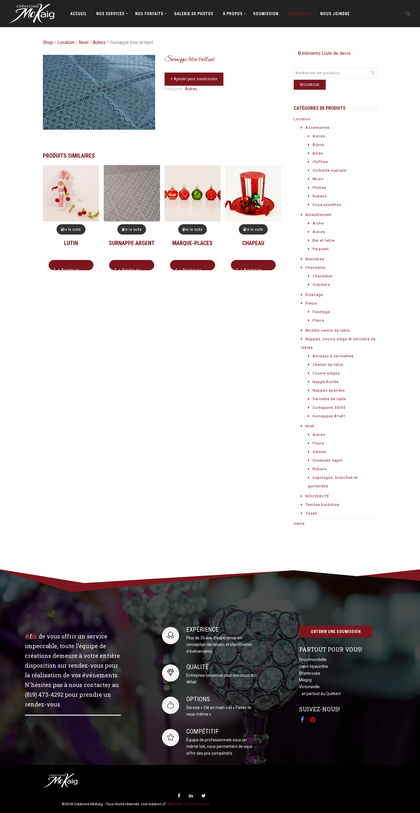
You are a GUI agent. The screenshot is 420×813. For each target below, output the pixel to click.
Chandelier (315, 267)
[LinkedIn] (191, 795)
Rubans (320, 196)
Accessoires (317, 127)
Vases (311, 513)
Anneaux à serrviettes (333, 356)
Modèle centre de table (327, 330)
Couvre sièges (326, 373)
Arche (318, 223)
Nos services (110, 13)
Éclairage (314, 295)
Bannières (314, 259)
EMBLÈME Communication (187, 804)
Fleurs (311, 303)
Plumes (319, 187)
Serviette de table (329, 399)
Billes (318, 153)
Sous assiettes (327, 205)
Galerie (319, 452)
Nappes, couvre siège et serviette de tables (338, 343)
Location (66, 42)
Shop (48, 42)
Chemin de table (328, 365)
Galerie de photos (193, 13)
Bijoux (318, 145)
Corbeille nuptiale (329, 170)
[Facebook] (179, 795)
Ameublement (318, 215)
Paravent (321, 249)
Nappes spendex (329, 390)
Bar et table (324, 240)
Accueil (78, 13)
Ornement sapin (328, 460)
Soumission (266, 13)
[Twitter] (203, 795)
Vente (299, 523)
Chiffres (320, 162)
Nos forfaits (149, 13)
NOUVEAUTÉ (317, 496)
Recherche (310, 85)
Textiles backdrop (322, 504)
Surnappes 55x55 (329, 407)
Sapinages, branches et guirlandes (333, 481)
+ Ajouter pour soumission (194, 79)
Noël (83, 42)
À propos (233, 13)
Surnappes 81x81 (329, 416)
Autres (99, 42)
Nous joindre (335, 13)
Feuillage (321, 312)
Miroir (318, 179)
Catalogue (299, 13)
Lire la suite (71, 229)
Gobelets (321, 285)
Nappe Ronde (326, 382)
